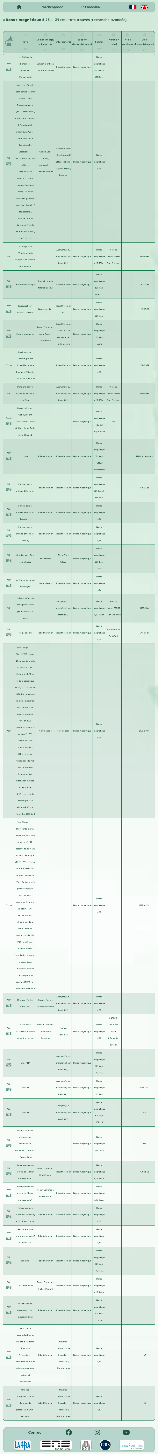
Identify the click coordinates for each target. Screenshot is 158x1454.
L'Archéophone (52, 7)
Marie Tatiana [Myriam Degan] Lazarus (63, 168)
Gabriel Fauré (45, 1000)
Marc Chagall (45, 731)
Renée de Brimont (45, 1006)
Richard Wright (45, 1289)
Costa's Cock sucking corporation (45, 158)
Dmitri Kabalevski (45, 70)
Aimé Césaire (45, 1175)
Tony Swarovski (64, 155)
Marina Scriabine (45, 1025)
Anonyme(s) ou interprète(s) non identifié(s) (63, 256)
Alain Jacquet (63, 1368)
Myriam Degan (45, 583)
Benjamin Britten (45, 64)
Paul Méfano (45, 558)
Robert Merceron (63, 365)
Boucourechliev (45, 309)
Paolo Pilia (63, 1362)
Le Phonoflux (90, 7)
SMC (64, 312)
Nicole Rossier (64, 330)
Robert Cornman (63, 67)
